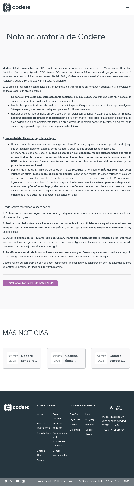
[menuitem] (45, 481)
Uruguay (89, 419)
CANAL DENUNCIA (116, 408)
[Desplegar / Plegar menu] (127, 7)
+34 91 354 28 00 (113, 430)
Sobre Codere (46, 405)
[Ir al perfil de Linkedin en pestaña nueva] (23, 481)
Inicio (40, 414)
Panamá (89, 424)
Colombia (75, 430)
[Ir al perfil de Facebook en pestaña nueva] (5, 481)
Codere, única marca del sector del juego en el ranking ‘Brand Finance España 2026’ (73, 358)
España (74, 414)
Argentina (75, 419)
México (74, 424)
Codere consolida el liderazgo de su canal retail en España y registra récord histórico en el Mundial (28, 358)
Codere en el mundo (83, 405)
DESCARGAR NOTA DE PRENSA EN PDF (30, 283)
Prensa (40, 460)
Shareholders (44, 433)
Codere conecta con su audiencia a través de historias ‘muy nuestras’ (117, 358)
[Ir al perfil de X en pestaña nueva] (11, 481)
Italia (87, 414)
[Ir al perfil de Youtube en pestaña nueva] (17, 481)
